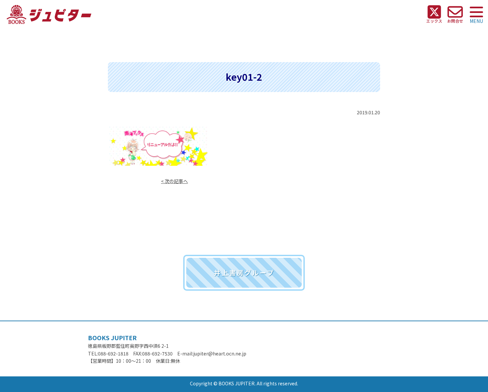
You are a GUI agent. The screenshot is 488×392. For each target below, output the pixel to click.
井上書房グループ (244, 272)
